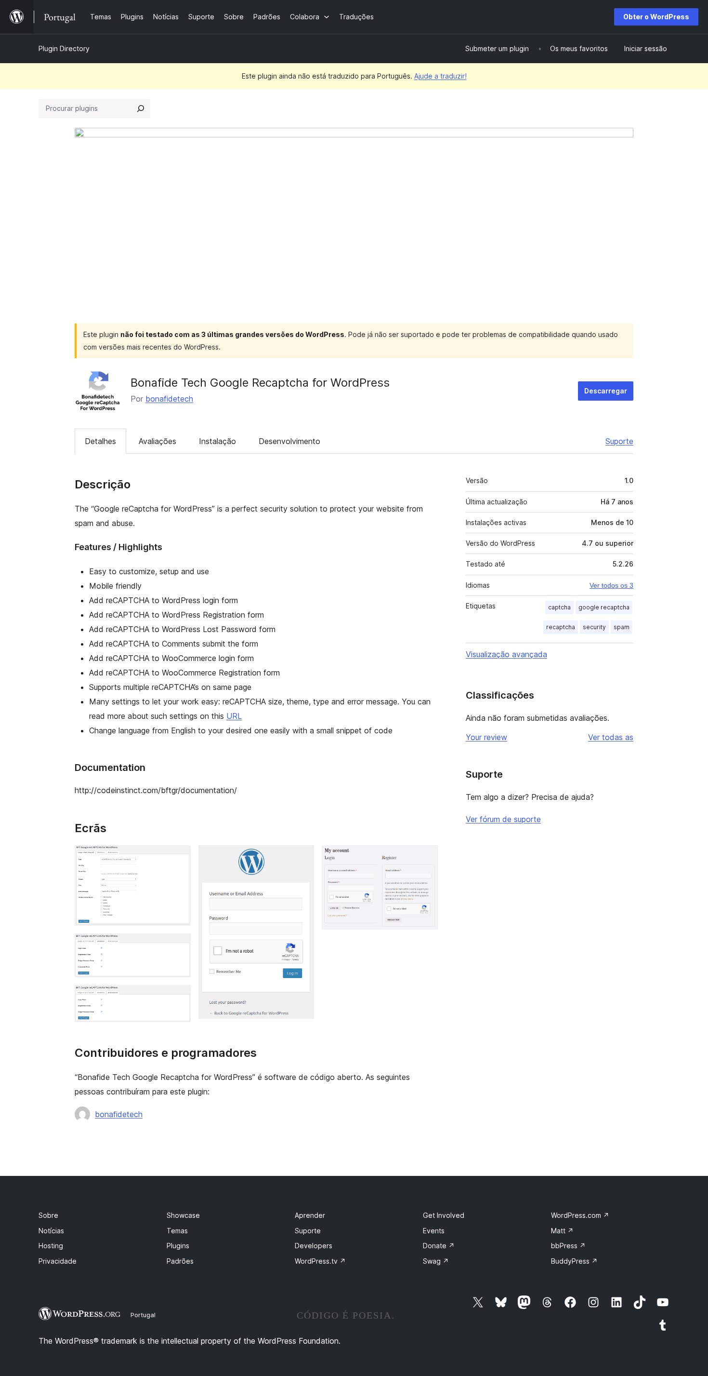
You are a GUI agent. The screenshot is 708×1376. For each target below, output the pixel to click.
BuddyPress (574, 1261)
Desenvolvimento (289, 441)
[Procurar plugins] (140, 108)
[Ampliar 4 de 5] (301, 858)
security (594, 627)
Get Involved (443, 1215)
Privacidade (58, 1261)
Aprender (310, 1215)
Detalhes (100, 441)
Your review (486, 737)
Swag (436, 1261)
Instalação (217, 441)
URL (234, 716)
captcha (559, 607)
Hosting (51, 1245)
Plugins (178, 1245)
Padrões (180, 1261)
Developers (313, 1245)
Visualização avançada (506, 654)
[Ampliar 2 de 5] (178, 946)
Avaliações (157, 441)
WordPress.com (580, 1215)
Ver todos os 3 (611, 585)
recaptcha (560, 627)
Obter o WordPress (656, 17)
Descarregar (605, 391)
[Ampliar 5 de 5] (425, 858)
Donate (439, 1245)
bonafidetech (169, 399)
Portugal (143, 1315)
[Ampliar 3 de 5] (178, 998)
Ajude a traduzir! (440, 76)
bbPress (568, 1245)
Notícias (51, 1231)
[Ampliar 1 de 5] (178, 858)
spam (621, 627)
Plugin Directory (64, 48)
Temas (177, 1231)
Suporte (619, 441)
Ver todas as (610, 737)
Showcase (183, 1215)
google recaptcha (603, 607)
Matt (562, 1231)
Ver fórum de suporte (503, 819)
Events (434, 1231)
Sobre (48, 1215)
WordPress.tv (320, 1261)
